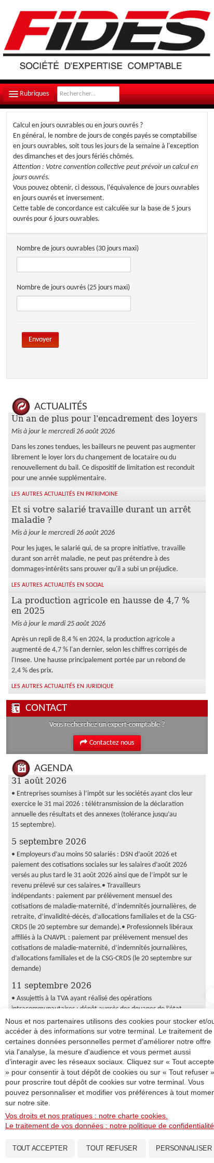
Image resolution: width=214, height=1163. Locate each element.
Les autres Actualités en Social (57, 585)
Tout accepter (40, 1148)
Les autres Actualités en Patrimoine (64, 494)
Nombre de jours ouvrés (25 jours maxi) (73, 288)
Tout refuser (111, 1148)
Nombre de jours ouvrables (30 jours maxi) (78, 249)
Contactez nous (111, 743)
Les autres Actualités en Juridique (62, 686)
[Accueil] (107, 40)
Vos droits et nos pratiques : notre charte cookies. (86, 1116)
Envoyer (40, 339)
